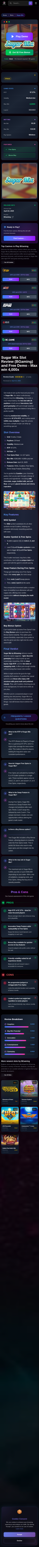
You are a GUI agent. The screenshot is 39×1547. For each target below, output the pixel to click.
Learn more (19, 1529)
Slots (12, 15)
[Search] (30, 3)
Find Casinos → (20, 238)
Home (5, 15)
